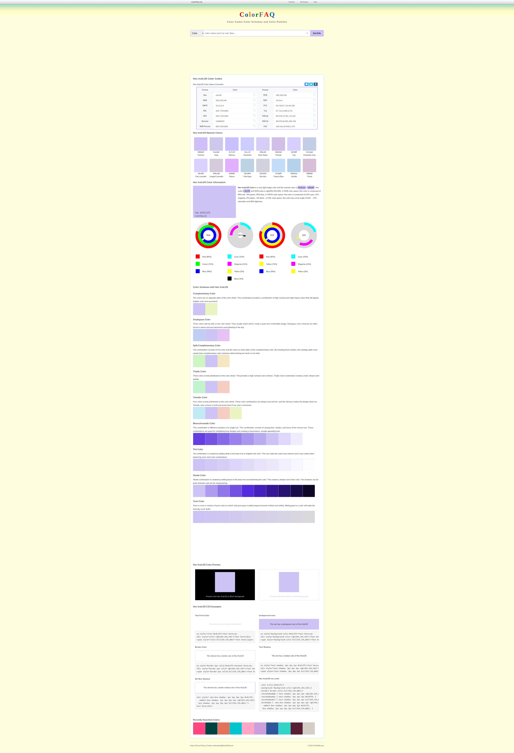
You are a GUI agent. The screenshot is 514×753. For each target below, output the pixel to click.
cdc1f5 (218, 95)
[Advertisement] (257, 56)
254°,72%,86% (222, 111)
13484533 (220, 121)
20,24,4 (279, 100)
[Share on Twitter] (311, 84)
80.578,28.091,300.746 (286, 121)
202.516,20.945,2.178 (285, 126)
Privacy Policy (200, 746)
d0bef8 (311, 187)
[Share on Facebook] (316, 84)
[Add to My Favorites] (307, 84)
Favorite (291, 2)
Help (315, 2)
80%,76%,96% (222, 126)
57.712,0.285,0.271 (284, 111)
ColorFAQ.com (196, 2)
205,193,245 (281, 95)
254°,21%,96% (222, 116)
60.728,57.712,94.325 (285, 106)
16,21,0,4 (220, 106)
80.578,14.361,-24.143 (285, 116)
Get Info (317, 33)
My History (304, 2)
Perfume (301, 187)
